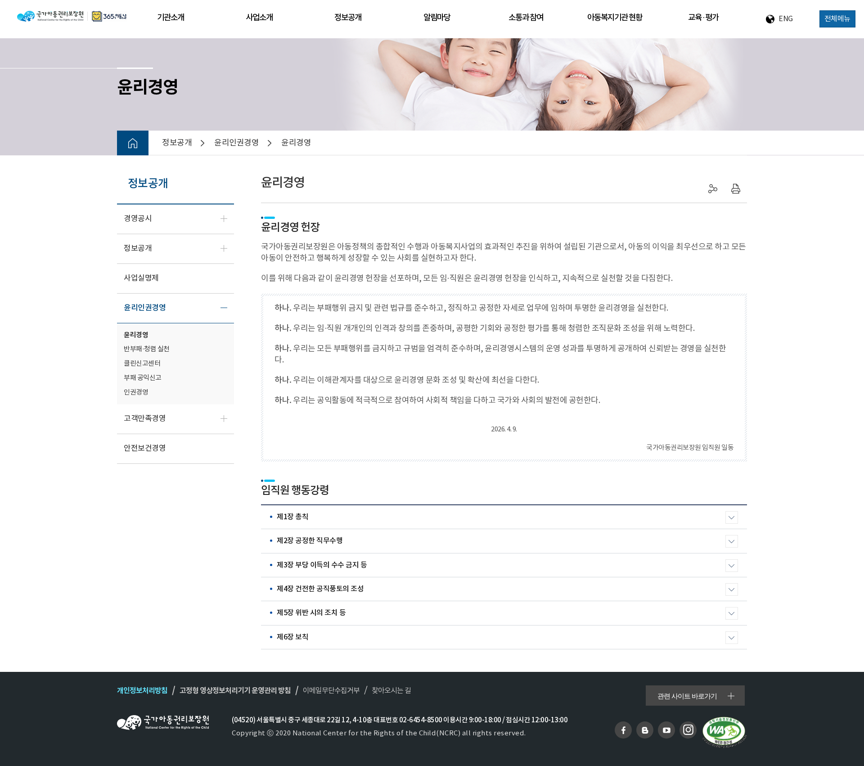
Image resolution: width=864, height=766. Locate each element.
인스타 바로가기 (688, 730)
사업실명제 (141, 278)
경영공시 (138, 218)
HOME (132, 143)
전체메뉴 (837, 19)
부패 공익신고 (143, 378)
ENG (785, 19)
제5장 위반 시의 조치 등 (311, 613)
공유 (713, 189)
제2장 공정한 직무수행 (309, 541)
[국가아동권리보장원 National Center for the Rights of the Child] (72, 16)
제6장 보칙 (292, 637)
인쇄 (735, 189)
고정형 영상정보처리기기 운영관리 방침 (235, 690)
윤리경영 (136, 335)
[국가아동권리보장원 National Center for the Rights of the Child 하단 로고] (163, 722)
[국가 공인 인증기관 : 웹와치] (724, 732)
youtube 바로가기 (666, 730)
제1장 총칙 (292, 517)
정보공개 (138, 248)
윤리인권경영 (145, 308)
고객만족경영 (145, 418)
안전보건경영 (145, 448)
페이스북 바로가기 (623, 730)
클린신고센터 (142, 363)
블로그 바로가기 (644, 730)
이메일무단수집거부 (331, 691)
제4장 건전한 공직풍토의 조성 (320, 589)
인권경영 (136, 392)
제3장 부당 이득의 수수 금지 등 (322, 565)
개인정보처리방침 (142, 690)
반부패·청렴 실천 (147, 349)
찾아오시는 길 (391, 691)
